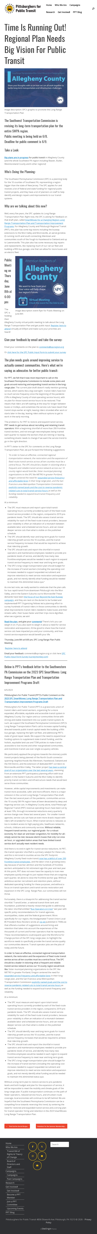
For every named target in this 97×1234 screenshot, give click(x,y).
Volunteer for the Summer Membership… (53, 1126)
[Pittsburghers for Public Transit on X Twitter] (42, 1146)
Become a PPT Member (14, 1196)
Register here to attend (16, 648)
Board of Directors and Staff (13, 1164)
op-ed (43, 921)
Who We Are (61, 5)
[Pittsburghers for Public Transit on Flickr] (42, 1156)
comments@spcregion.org (51, 347)
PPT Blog (77, 12)
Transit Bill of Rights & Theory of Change (14, 1154)
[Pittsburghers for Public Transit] (23, 8)
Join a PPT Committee (12, 1203)
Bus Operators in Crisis (42, 909)
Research (50, 12)
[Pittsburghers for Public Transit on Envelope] (37, 1165)
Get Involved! (64, 12)
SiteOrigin (46, 1228)
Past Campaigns (14, 1179)
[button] (93, 8)
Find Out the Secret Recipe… (17, 1126)
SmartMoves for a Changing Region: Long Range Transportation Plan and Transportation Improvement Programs (34, 223)
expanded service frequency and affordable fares (27, 975)
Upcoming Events (15, 1208)
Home (49, 5)
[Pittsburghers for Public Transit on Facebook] (32, 1146)
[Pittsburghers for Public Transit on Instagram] (32, 1156)
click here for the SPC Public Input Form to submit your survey (36, 352)
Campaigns (75, 5)
